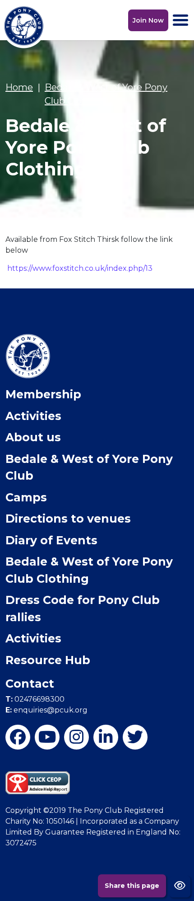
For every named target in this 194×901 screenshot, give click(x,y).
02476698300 (35, 699)
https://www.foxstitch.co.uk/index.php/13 (79, 268)
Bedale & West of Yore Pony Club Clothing (89, 570)
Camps (26, 497)
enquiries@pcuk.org (46, 710)
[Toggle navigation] (180, 20)
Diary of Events (51, 540)
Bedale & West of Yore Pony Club (89, 467)
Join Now (148, 20)
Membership (43, 394)
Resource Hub (47, 660)
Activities (33, 416)
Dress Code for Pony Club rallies (82, 608)
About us (33, 437)
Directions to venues (68, 518)
